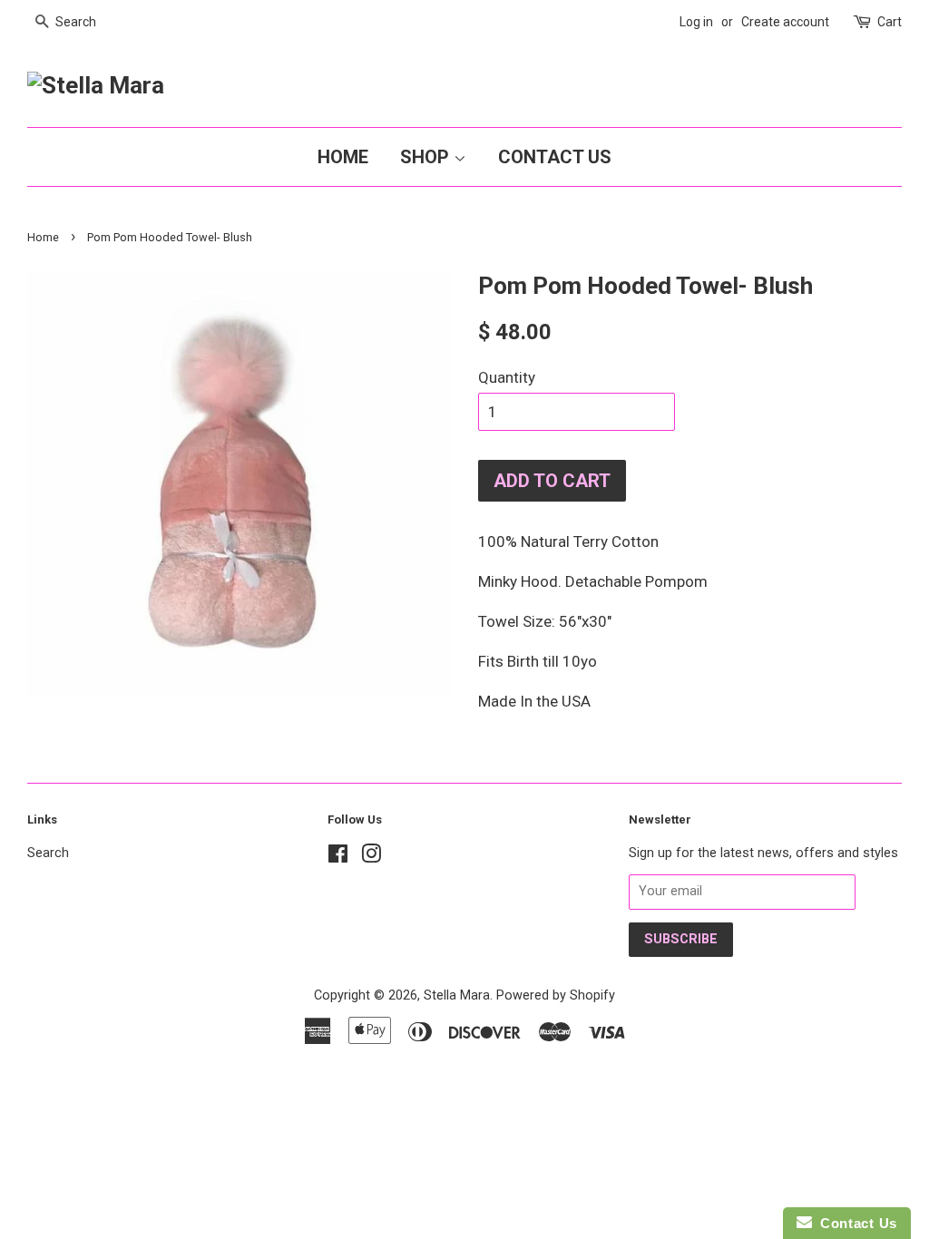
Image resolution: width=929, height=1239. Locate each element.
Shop (427, 157)
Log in (696, 22)
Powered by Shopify (555, 995)
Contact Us (554, 157)
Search (48, 853)
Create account (785, 22)
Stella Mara (457, 995)
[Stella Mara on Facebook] (338, 857)
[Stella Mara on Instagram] (371, 857)
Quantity (506, 377)
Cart (889, 22)
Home (343, 157)
